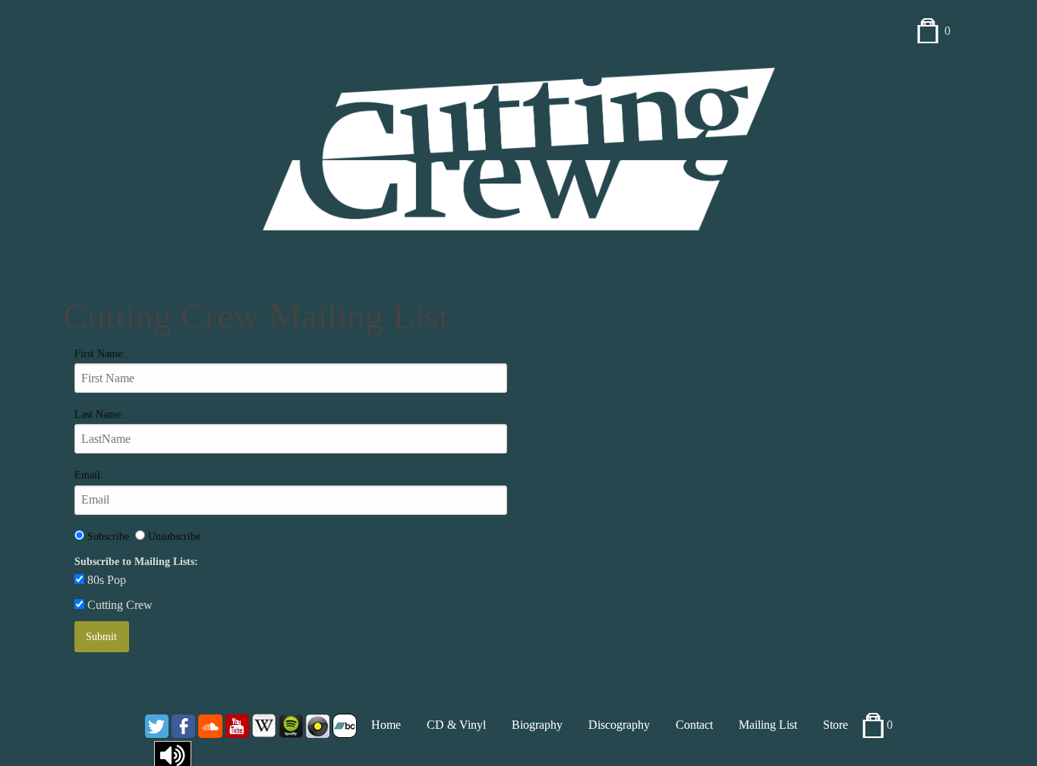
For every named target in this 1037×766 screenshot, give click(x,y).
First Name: (99, 353)
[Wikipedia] (264, 724)
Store (835, 724)
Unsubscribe (172, 536)
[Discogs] (317, 724)
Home (386, 724)
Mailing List (768, 724)
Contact (694, 724)
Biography (537, 724)
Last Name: (99, 414)
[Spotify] (291, 724)
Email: (88, 475)
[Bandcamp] (345, 724)
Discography (619, 724)
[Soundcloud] (210, 724)
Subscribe (109, 536)
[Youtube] (237, 724)
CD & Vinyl (456, 724)
